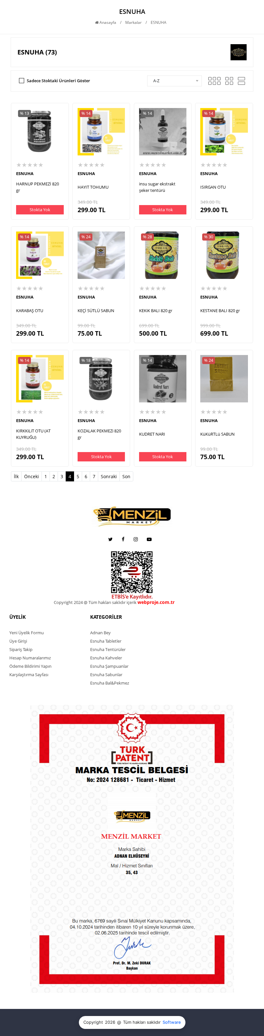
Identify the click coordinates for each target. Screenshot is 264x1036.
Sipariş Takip (21, 649)
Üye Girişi (18, 641)
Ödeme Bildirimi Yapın (30, 666)
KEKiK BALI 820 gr (155, 310)
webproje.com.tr (192, 602)
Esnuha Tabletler (105, 641)
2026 (110, 1022)
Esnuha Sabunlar (106, 674)
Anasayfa (107, 22)
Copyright (93, 1022)
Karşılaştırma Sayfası (28, 674)
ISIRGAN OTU (213, 187)
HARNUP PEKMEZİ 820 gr (37, 187)
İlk (16, 476)
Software (172, 1022)
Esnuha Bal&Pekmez (109, 683)
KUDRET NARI (152, 434)
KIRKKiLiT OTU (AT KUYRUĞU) (33, 434)
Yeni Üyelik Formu (26, 632)
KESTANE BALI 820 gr (220, 310)
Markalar (133, 22)
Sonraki (109, 476)
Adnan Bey (100, 632)
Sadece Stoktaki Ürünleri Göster (58, 81)
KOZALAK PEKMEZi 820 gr (99, 434)
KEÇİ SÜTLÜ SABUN (96, 310)
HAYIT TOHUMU (93, 187)
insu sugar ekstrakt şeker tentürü (157, 187)
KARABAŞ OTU (29, 310)
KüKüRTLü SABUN (217, 434)
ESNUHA (24, 173)
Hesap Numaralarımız (30, 657)
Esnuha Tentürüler (108, 649)
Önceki (31, 476)
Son (126, 476)
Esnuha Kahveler (106, 657)
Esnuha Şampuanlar (109, 666)
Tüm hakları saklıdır (142, 1022)
